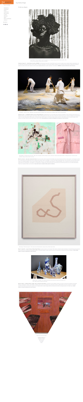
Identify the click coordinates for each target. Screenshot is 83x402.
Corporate (6, 9)
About (5, 17)
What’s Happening (7, 18)
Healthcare (6, 13)
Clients (5, 14)
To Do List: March (22, 7)
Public (5, 10)
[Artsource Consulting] (7, 2)
